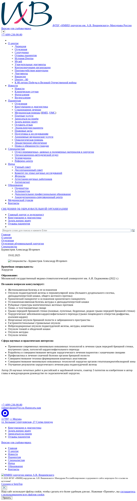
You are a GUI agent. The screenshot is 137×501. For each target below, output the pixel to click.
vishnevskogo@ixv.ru (21, 407)
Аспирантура (22, 191)
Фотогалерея (22, 94)
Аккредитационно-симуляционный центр (39, 197)
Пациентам (14, 100)
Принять (7, 498)
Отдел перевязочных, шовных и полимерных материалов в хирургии (54, 151)
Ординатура (22, 188)
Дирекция (20, 46)
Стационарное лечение (28, 109)
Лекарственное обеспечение (31, 142)
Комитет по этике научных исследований (38, 173)
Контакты (13, 203)
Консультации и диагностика (31, 106)
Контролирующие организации (33, 67)
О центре (13, 43)
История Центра (24, 58)
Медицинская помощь (27, 112)
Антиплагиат (22, 182)
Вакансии (20, 76)
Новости (13, 85)
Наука (11, 164)
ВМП (45, 112)
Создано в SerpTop (12, 484)
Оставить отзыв (24, 124)
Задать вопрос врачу (26, 121)
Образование (15, 185)
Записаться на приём (26, 118)
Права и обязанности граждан (32, 145)
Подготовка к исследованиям (31, 133)
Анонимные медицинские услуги (34, 136)
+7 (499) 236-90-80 (11, 34)
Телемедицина (23, 157)
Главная (12, 448)
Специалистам (16, 148)
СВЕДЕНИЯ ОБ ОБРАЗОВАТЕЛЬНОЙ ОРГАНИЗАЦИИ (34, 208)
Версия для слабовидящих (16, 442)
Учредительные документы (30, 64)
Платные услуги (24, 115)
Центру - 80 (21, 79)
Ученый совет (23, 167)
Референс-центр (24, 161)
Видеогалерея (22, 97)
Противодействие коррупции (31, 70)
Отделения (21, 49)
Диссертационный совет (29, 170)
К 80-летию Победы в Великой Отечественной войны (46, 82)
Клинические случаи (27, 91)
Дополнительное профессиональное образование (43, 194)
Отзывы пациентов (26, 55)
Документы (21, 73)
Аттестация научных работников (33, 179)
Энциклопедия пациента (29, 127)
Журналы (20, 176)
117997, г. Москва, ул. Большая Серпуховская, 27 (27, 420)
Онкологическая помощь (29, 139)
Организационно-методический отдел (36, 154)
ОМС (52, 112)
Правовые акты (23, 130)
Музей (18, 61)
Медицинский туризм (20, 200)
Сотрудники (22, 52)
